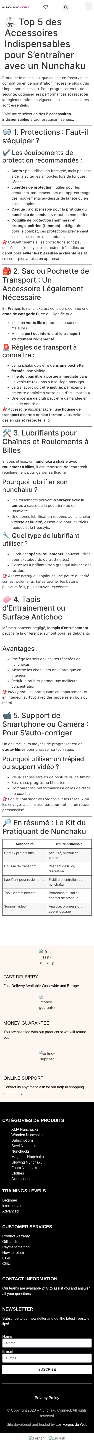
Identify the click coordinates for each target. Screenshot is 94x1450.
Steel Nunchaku (24, 1146)
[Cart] (55, 7)
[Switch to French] (37, 1438)
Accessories (21, 1179)
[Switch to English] (57, 1438)
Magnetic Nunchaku (27, 1157)
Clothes (17, 1173)
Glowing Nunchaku (26, 1162)
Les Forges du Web (71, 1424)
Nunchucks (20, 1151)
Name (7, 1336)
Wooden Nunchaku (27, 1135)
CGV (6, 1258)
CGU (6, 1264)
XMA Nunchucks (24, 1129)
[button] (66, 7)
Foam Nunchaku (24, 1168)
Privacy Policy (47, 1398)
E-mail (7, 1352)
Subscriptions (22, 1140)
